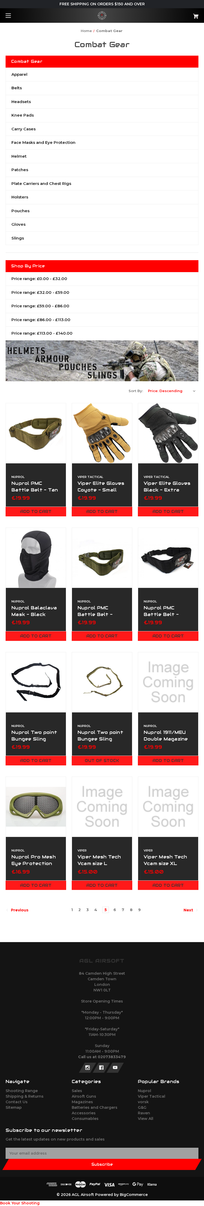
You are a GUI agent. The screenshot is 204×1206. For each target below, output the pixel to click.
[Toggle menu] (13, 15)
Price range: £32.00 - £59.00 (40, 292)
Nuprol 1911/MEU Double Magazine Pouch (166, 738)
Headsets (21, 101)
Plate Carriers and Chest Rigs (41, 183)
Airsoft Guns (84, 1096)
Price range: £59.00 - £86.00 (40, 305)
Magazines (82, 1101)
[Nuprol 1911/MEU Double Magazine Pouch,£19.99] (168, 682)
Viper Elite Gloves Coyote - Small (101, 486)
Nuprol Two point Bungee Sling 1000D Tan (100, 738)
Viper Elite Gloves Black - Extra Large (167, 489)
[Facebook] (101, 1067)
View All (145, 1118)
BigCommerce (134, 1194)
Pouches (20, 210)
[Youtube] (115, 1067)
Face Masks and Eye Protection (43, 142)
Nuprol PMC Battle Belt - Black (161, 614)
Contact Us (17, 1101)
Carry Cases (23, 128)
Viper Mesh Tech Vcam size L (99, 860)
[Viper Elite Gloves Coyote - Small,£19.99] (102, 433)
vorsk (143, 1101)
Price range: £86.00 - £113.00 (40, 319)
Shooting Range (22, 1090)
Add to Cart (36, 511)
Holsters (19, 196)
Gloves (18, 224)
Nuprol (144, 1090)
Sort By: (136, 391)
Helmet (19, 156)
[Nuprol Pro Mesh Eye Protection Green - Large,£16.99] (36, 807)
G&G (142, 1107)
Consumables (85, 1118)
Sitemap (14, 1107)
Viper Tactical (151, 1096)
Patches (19, 169)
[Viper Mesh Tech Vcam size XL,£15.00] (168, 807)
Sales (77, 1090)
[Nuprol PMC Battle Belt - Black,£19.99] (168, 558)
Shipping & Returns (25, 1096)
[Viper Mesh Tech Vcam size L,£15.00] (102, 807)
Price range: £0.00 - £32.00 (39, 278)
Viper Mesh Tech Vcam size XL (165, 860)
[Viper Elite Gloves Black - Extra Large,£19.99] (168, 433)
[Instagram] (87, 1067)
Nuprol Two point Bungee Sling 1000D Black (34, 738)
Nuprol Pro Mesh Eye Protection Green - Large (33, 863)
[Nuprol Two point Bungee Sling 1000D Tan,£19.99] (102, 682)
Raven (144, 1113)
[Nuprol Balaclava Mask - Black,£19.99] (36, 558)
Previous (19, 910)
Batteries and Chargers (94, 1107)
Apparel (19, 74)
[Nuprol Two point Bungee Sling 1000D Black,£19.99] (36, 682)
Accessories (84, 1113)
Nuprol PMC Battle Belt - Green (95, 614)
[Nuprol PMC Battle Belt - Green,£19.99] (102, 558)
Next (189, 910)
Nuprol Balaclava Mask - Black (34, 611)
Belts (16, 87)
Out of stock (102, 760)
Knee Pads (22, 115)
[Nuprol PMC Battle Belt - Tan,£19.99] (36, 433)
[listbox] (171, 391)
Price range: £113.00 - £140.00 (42, 333)
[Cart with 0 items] (179, 14)
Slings (17, 238)
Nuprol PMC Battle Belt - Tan (34, 486)
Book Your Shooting (20, 1203)
